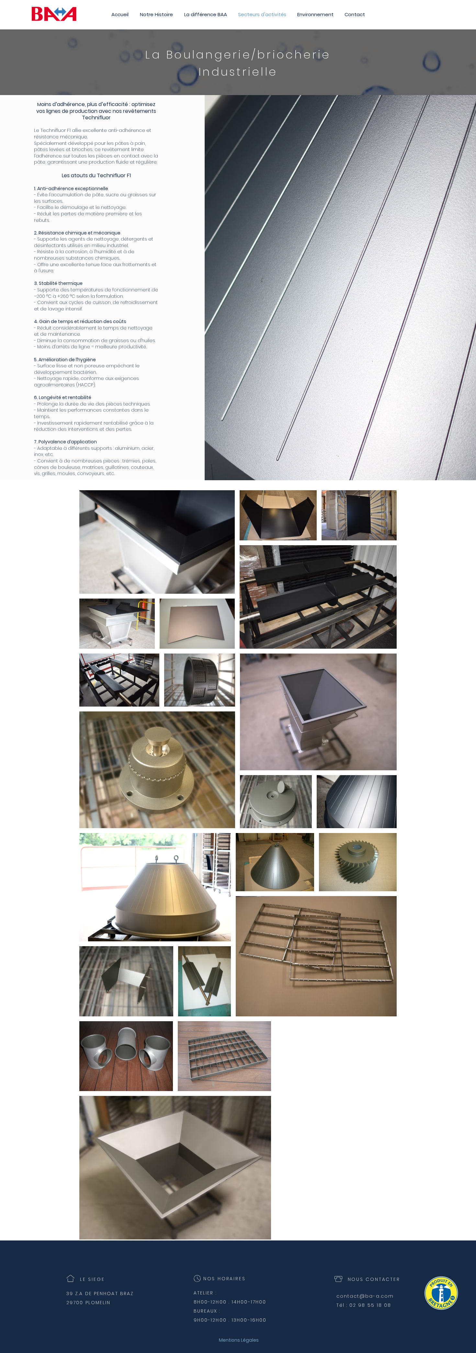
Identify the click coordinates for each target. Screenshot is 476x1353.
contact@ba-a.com (365, 1296)
